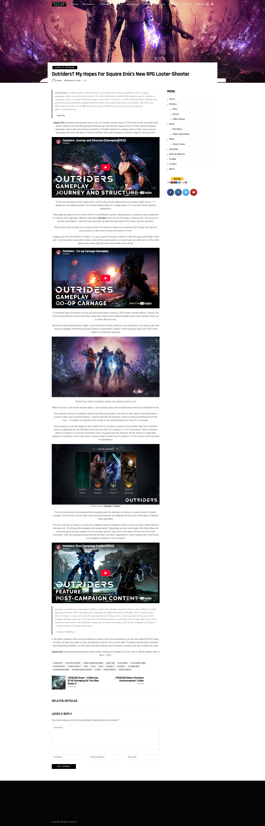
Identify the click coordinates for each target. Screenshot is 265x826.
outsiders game (138, 663)
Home (75, 4)
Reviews (88, 4)
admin (59, 80)
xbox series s (110, 670)
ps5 (93, 666)
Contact (187, 4)
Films (175, 109)
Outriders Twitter (112, 506)
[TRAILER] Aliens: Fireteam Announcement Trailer (129, 680)
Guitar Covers (179, 144)
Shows (176, 114)
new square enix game (94, 663)
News (103, 4)
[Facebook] (170, 192)
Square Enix (59, 122)
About (200, 4)
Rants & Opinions (154, 4)
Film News (177, 129)
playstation (60, 666)
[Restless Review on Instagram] (178, 192)
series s (111, 666)
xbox (98, 670)
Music (116, 4)
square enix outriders (82, 670)
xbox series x (125, 670)
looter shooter (73, 663)
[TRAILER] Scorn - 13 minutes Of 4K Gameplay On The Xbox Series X (83, 682)
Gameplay (132, 4)
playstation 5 (74, 666)
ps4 (86, 666)
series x (122, 666)
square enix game (62, 670)
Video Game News (181, 134)
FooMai (173, 4)
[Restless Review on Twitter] (185, 192)
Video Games (179, 119)
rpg (101, 666)
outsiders (123, 663)
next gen (111, 663)
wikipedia (61, 115)
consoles (58, 663)
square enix (134, 666)
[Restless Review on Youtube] (193, 192)
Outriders (102, 218)
